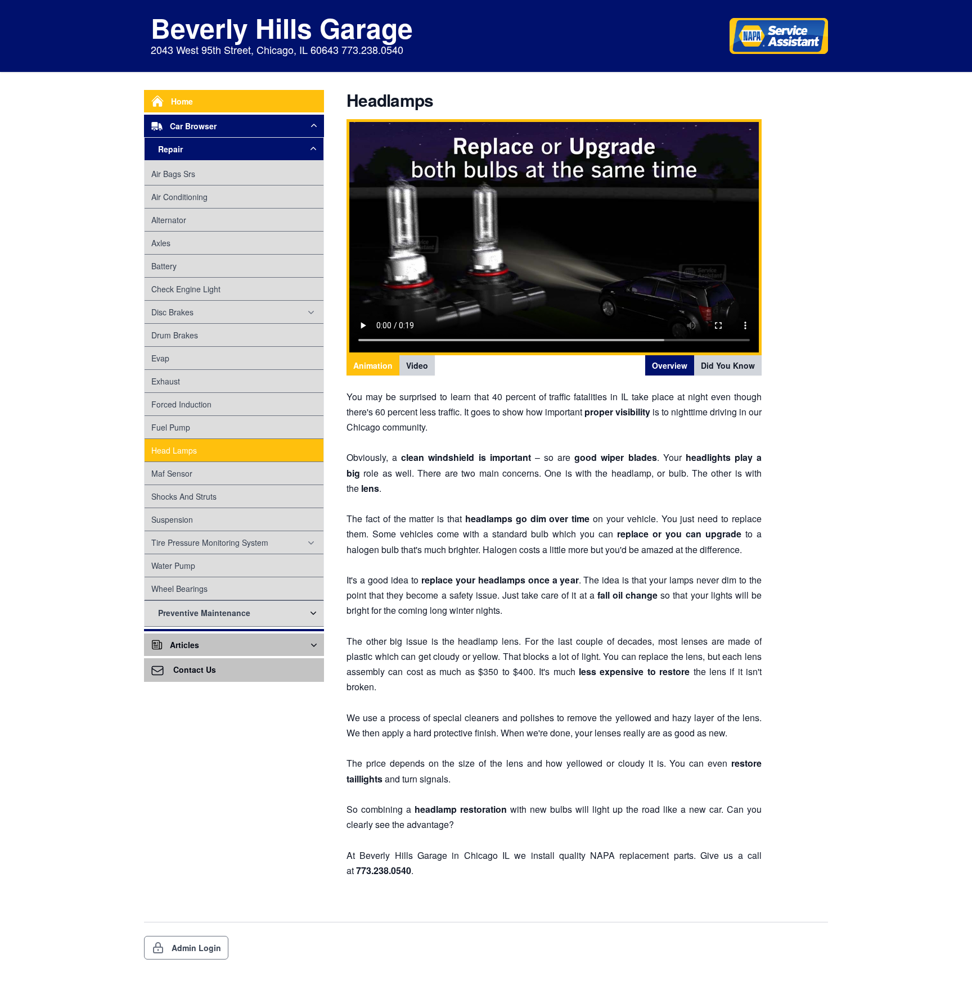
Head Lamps (174, 450)
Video (417, 365)
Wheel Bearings (179, 588)
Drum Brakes (174, 335)
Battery (164, 265)
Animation (373, 365)
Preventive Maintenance (204, 612)
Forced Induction (181, 404)
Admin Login (196, 947)
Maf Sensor (171, 473)
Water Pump (173, 565)
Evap (160, 358)
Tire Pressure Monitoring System (209, 542)
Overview (669, 365)
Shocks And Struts (184, 496)
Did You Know (728, 365)
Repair (170, 149)
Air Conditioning (179, 196)
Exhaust (165, 381)
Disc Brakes (172, 312)
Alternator (168, 219)
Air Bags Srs (173, 173)
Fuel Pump (170, 427)
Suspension (172, 519)
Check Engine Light (185, 289)
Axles (160, 242)
